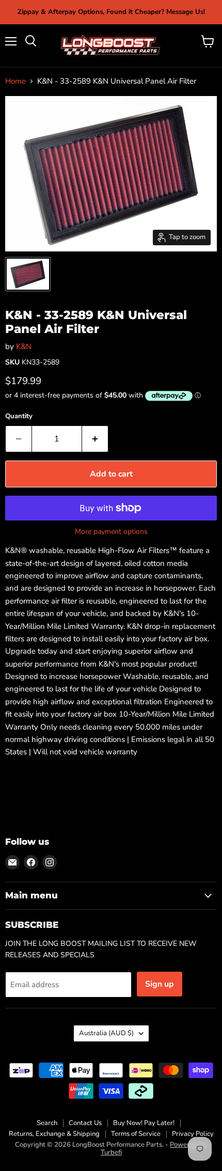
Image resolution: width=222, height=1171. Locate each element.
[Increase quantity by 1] (95, 438)
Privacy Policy (193, 1133)
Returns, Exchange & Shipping (54, 1133)
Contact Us (85, 1123)
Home (15, 81)
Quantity (19, 416)
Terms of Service (136, 1133)
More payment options (111, 532)
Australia (106, 1033)
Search (47, 1123)
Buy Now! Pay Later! (144, 1123)
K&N (23, 346)
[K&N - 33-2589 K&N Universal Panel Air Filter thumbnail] (28, 274)
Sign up (159, 984)
